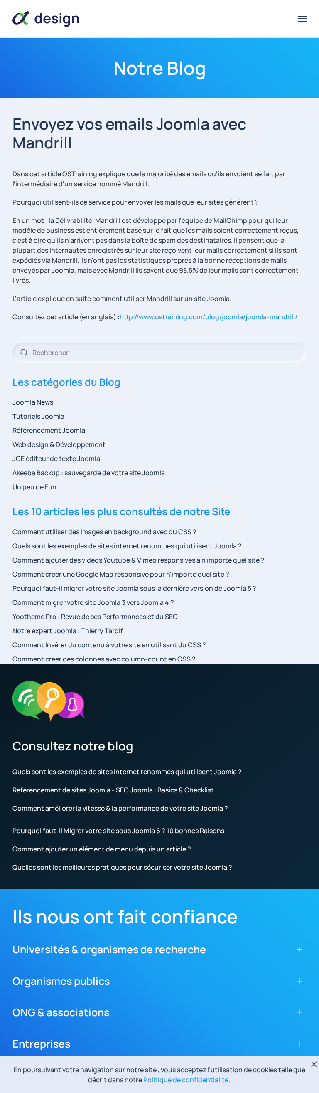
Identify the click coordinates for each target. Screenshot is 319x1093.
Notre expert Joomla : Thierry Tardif (67, 630)
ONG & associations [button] (60, 1012)
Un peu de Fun (34, 486)
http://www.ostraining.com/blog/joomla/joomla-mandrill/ (208, 316)
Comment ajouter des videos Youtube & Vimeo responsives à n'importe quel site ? (138, 560)
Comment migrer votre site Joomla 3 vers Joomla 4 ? (93, 602)
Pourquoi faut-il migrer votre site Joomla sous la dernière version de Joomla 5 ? (134, 588)
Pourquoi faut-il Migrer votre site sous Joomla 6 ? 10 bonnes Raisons (118, 830)
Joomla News (32, 402)
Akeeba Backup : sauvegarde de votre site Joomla (88, 472)
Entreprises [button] (41, 1043)
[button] (302, 18)
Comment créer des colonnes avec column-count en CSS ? (104, 659)
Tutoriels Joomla (38, 416)
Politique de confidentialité (185, 1079)
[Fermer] (314, 1064)
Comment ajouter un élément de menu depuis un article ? (101, 849)
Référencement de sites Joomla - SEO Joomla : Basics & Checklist (113, 789)
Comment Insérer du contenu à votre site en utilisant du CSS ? (109, 644)
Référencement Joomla (48, 430)
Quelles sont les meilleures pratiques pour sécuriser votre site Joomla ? (122, 867)
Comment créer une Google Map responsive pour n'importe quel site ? (120, 574)
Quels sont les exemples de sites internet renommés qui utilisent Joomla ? (127, 545)
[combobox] (159, 353)
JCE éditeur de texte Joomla (56, 458)
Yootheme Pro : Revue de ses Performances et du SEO (95, 616)
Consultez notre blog (72, 746)
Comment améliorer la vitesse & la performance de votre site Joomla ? (120, 808)
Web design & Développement (59, 444)
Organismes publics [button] (61, 981)
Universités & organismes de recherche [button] (109, 949)
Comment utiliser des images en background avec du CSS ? (104, 531)
